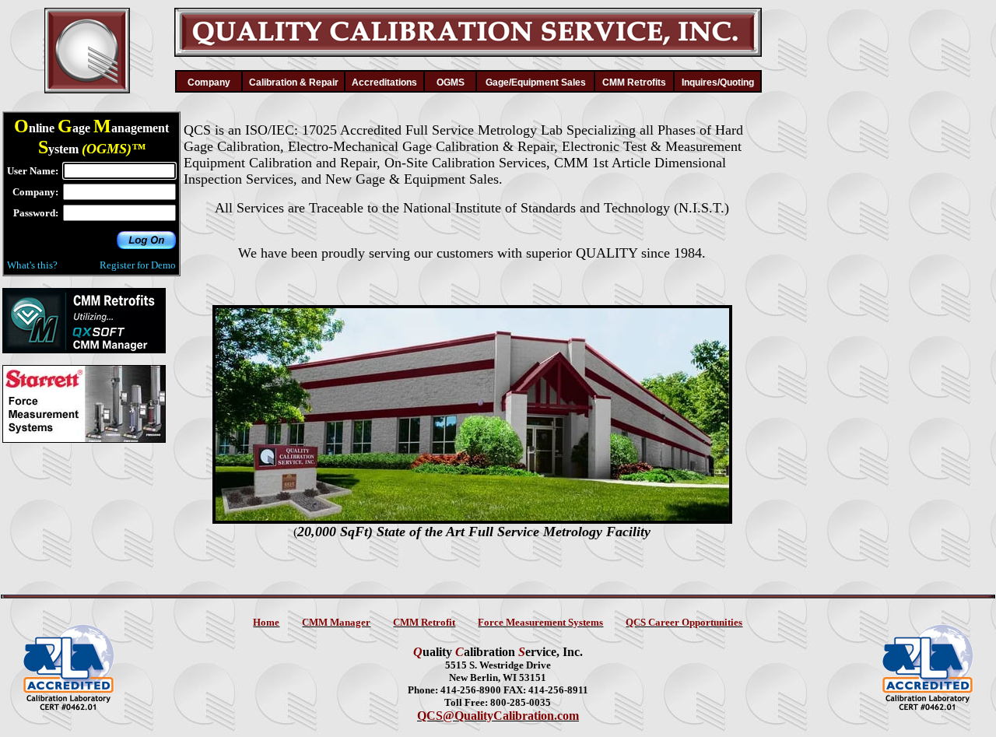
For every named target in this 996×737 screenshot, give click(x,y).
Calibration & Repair (293, 82)
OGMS (451, 82)
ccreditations (384, 82)
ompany (209, 82)
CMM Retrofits (634, 82)
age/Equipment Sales (536, 82)
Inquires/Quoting (718, 82)
